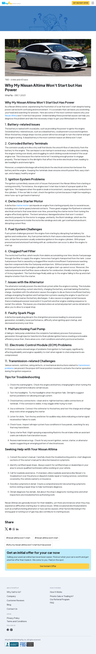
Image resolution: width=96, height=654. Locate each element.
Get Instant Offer (48, 566)
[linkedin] (17, 528)
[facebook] (10, 528)
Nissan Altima (11, 115)
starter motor (22, 205)
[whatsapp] (14, 528)
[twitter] (6, 529)
